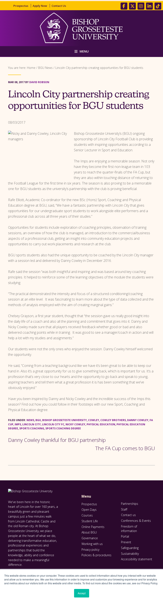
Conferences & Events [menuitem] (136, 521)
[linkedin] (149, 6)
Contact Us (59, 6)
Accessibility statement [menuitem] (136, 559)
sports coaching (31, 428)
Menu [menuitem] (86, 496)
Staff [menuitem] (124, 509)
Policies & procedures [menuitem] (96, 555)
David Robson (39, 82)
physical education (101, 424)
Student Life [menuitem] (90, 521)
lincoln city (31, 424)
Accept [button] (82, 593)
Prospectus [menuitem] (89, 504)
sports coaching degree (63, 428)
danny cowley (137, 420)
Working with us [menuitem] (92, 544)
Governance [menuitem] (90, 538)
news (30, 420)
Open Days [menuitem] (89, 510)
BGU (38, 420)
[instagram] (141, 6)
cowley (93, 420)
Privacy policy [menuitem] (90, 550)
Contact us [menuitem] (128, 515)
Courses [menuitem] (87, 515)
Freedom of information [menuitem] (129, 528)
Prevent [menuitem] (126, 542)
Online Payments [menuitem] (93, 527)
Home (31, 68)
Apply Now (40, 6)
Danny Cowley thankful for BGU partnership (57, 439)
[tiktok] (158, 6)
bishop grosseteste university (64, 420)
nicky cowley (75, 424)
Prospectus (20, 6)
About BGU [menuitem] (89, 532)
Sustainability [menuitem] (130, 554)
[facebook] (124, 6)
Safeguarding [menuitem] (130, 548)
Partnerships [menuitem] (129, 504)
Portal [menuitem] (125, 536)
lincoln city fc (53, 424)
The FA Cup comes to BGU (125, 448)
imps (18, 424)
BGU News (45, 68)
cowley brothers (113, 420)
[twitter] (132, 6)
